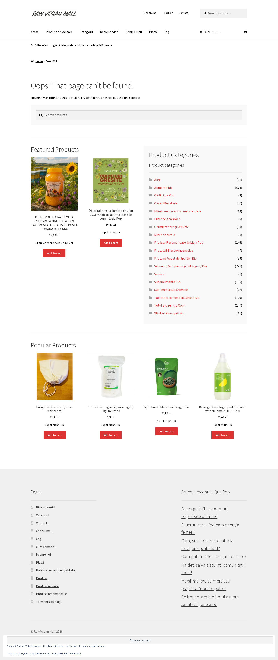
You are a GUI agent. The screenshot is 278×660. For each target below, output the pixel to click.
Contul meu (134, 32)
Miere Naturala (164, 235)
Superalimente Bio (167, 282)
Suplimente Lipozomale (171, 290)
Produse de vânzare (59, 32)
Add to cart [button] (54, 253)
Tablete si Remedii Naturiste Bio (176, 298)
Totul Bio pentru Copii (169, 305)
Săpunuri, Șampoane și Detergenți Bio (180, 266)
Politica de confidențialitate (55, 570)
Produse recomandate (51, 594)
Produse (168, 13)
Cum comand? (46, 547)
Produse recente (47, 586)
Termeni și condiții (48, 602)
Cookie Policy (74, 653)
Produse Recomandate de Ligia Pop (178, 242)
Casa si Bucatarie (166, 203)
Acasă (35, 32)
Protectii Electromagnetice (173, 250)
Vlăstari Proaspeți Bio (169, 313)
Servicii (159, 274)
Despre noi (150, 13)
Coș (166, 32)
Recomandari (109, 32)
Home (39, 61)
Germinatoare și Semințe (171, 227)
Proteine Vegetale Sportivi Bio (175, 258)
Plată (153, 32)
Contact (183, 13)
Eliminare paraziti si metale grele (177, 211)
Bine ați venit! (45, 507)
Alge (157, 180)
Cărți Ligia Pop (164, 195)
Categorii (86, 32)
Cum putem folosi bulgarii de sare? (213, 556)
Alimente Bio (163, 187)
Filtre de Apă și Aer (167, 219)
